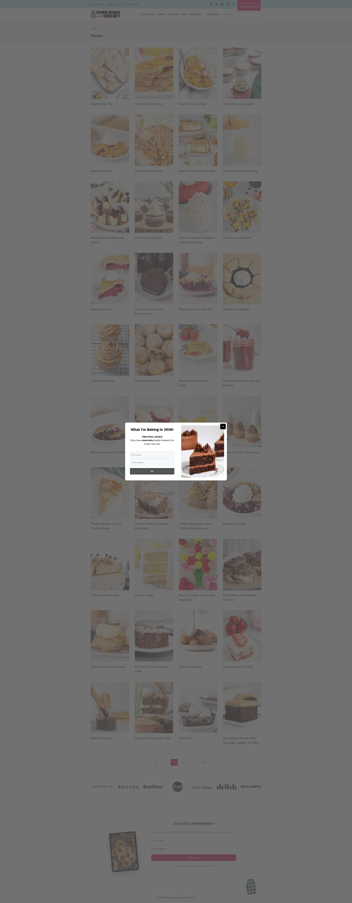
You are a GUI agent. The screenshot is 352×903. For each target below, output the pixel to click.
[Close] (223, 426)
